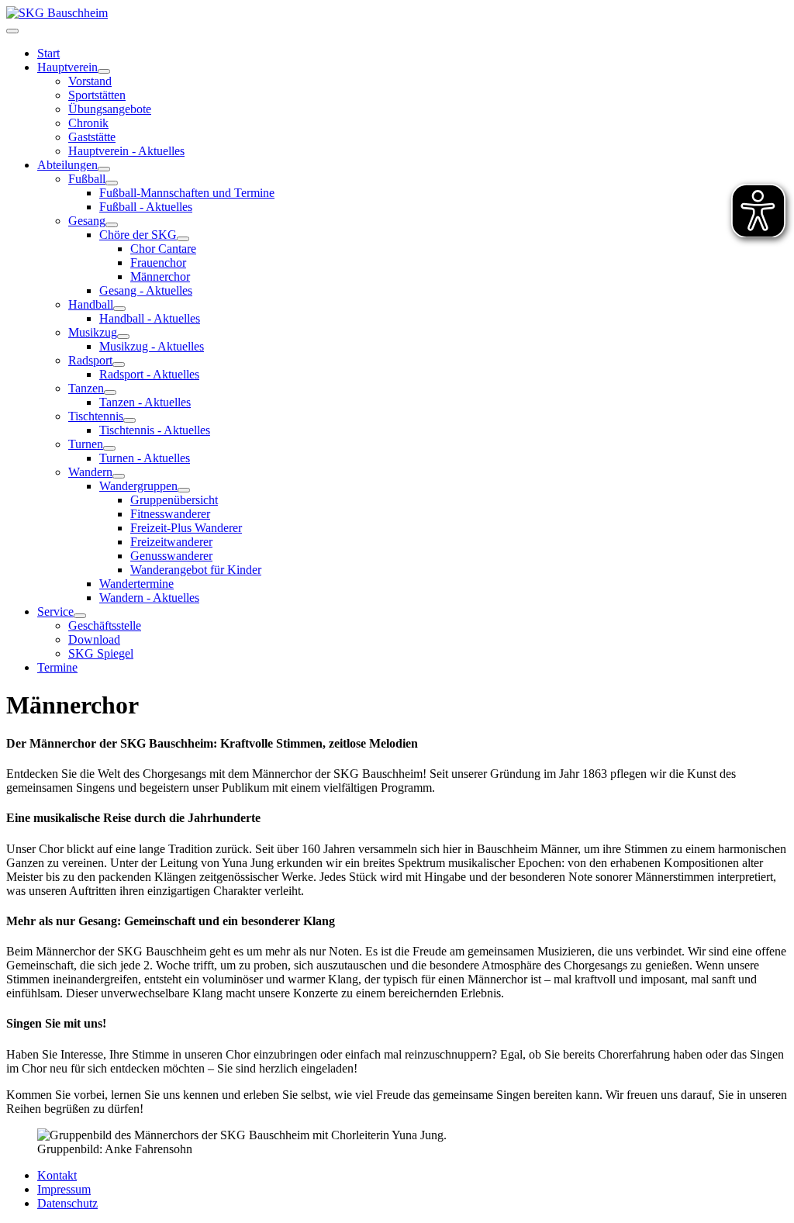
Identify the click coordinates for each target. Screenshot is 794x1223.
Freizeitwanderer (171, 541)
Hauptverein (67, 67)
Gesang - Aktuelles (145, 290)
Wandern (90, 471)
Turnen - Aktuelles (144, 458)
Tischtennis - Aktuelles (154, 430)
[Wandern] (118, 476)
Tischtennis (95, 416)
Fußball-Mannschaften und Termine (186, 192)
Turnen (85, 444)
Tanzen (86, 388)
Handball (90, 304)
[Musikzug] (123, 336)
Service (55, 611)
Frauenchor (158, 262)
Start (48, 53)
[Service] (80, 615)
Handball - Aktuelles (149, 318)
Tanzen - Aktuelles (145, 402)
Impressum (64, 1189)
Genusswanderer (171, 555)
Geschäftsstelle (104, 625)
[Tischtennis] (129, 420)
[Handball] (119, 308)
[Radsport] (118, 364)
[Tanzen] (110, 392)
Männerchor (160, 276)
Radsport (90, 360)
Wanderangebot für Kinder (195, 569)
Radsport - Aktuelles (149, 374)
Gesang (86, 220)
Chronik (88, 123)
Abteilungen (67, 164)
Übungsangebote (109, 109)
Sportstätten (97, 95)
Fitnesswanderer (170, 513)
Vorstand (90, 81)
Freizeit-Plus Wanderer (186, 527)
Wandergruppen (138, 485)
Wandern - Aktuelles (149, 597)
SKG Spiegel (100, 653)
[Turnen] (109, 448)
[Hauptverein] (104, 71)
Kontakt (57, 1175)
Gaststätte (92, 136)
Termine (57, 667)
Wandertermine (136, 583)
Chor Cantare (163, 248)
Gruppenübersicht (174, 499)
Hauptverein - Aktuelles (126, 150)
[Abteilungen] (104, 169)
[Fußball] (111, 183)
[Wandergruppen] (184, 490)
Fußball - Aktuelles (145, 206)
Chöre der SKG (138, 234)
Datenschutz (67, 1203)
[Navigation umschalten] (12, 31)
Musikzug (92, 332)
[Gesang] (111, 225)
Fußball (86, 178)
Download (94, 639)
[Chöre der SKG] (183, 239)
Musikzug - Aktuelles (151, 346)
